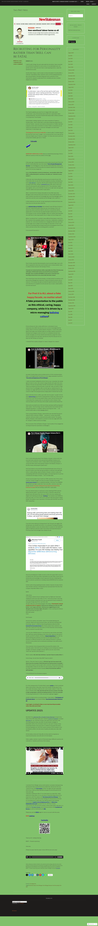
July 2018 (70, 311)
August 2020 (71, 239)
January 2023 (71, 162)
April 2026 (70, 64)
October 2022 (71, 164)
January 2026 (71, 72)
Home (82, 1)
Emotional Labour (32, 885)
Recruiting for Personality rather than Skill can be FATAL (36, 53)
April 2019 (70, 285)
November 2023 (71, 139)
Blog (88, 4)
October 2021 (71, 199)
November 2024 (71, 110)
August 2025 (71, 87)
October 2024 (71, 113)
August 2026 (71, 52)
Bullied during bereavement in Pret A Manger (15, 1)
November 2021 (71, 196)
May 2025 (70, 93)
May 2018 (70, 317)
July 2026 (70, 55)
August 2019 (70, 274)
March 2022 (70, 185)
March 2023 (70, 156)
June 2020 (70, 245)
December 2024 (71, 107)
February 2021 (71, 222)
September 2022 (71, 167)
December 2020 (71, 228)
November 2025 (71, 78)
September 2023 (71, 144)
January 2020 (71, 259)
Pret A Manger (39, 885)
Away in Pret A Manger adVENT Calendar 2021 (64, 1)
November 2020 (71, 231)
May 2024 (70, 127)
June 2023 (70, 153)
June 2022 (70, 176)
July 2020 (70, 242)
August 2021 (70, 205)
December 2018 (71, 297)
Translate (22, 903)
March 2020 (70, 254)
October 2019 (71, 268)
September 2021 (71, 202)
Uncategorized (33, 883)
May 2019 (70, 282)
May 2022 (70, 179)
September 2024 (71, 116)
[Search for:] (75, 15)
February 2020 (71, 256)
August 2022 (71, 170)
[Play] (27, 857)
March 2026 (70, 67)
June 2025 (70, 90)
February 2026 (71, 70)
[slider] (61, 857)
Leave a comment (18, 64)
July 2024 (70, 121)
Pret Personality (56, 885)
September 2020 (71, 236)
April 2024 (70, 130)
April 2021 (70, 216)
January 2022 (71, 190)
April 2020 (70, 251)
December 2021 (71, 193)
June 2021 (70, 210)
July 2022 (70, 173)
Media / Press (89, 1)
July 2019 (70, 277)
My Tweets (14, 910)
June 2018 (70, 314)
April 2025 (70, 95)
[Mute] (58, 857)
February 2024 (71, 133)
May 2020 (70, 248)
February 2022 (71, 187)
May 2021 (70, 213)
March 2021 (70, 219)
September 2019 (71, 271)
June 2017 (70, 323)
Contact (94, 4)
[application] (44, 857)
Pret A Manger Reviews (47, 885)
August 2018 (70, 308)
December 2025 (71, 75)
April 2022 (70, 182)
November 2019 (71, 265)
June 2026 (70, 58)
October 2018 (71, 302)
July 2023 (70, 150)
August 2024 (71, 118)
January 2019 (71, 294)
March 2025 (70, 98)
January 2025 (71, 104)
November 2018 (71, 300)
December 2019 (71, 262)
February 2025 (71, 101)
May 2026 (70, 61)
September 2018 (71, 305)
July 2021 (70, 208)
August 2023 (71, 147)
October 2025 (71, 81)
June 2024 (70, 124)
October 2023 (71, 141)
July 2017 (70, 320)
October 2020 (71, 233)
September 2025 (71, 84)
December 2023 (71, 136)
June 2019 (70, 279)
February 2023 (71, 159)
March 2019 (70, 288)
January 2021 (71, 225)
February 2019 (71, 291)
